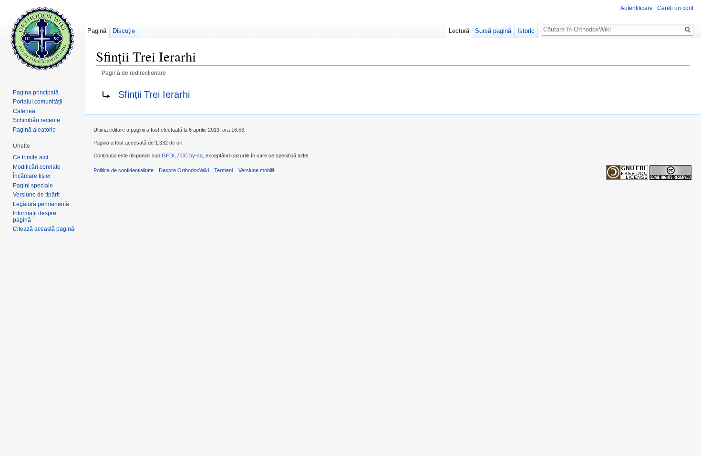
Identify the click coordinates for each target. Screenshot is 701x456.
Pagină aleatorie (34, 129)
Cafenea (24, 111)
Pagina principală (36, 92)
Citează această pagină (43, 229)
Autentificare (636, 8)
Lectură (459, 30)
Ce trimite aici (30, 157)
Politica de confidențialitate (123, 170)
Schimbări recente (36, 120)
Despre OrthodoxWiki (184, 170)
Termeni (223, 170)
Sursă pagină (493, 30)
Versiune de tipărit (36, 194)
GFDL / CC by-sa (182, 155)
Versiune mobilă (256, 170)
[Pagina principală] (42, 38)
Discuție (124, 30)
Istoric (526, 30)
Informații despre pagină (34, 216)
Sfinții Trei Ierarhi (154, 94)
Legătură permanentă (41, 204)
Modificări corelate (37, 167)
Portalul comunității (37, 101)
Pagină (96, 30)
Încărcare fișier (32, 176)
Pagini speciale (33, 185)
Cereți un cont (675, 8)
